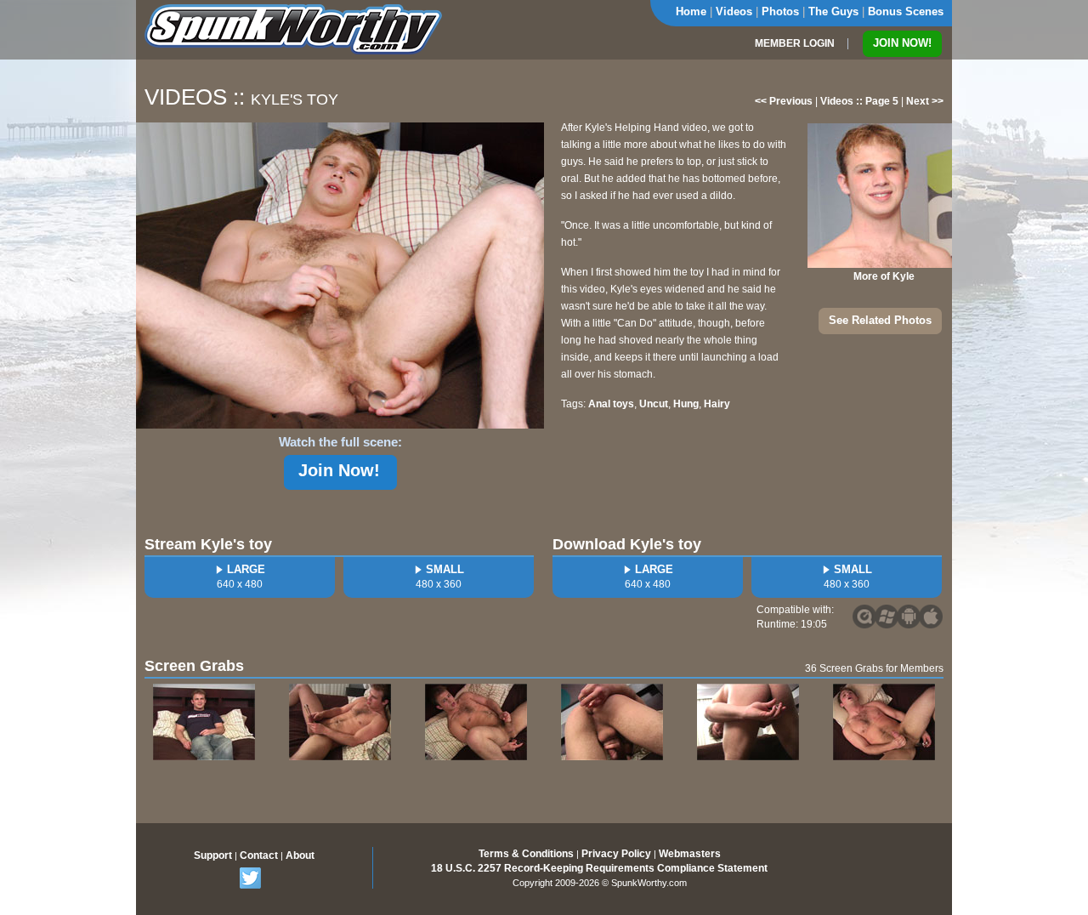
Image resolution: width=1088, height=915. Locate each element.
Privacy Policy (616, 854)
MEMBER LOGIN (795, 43)
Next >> (925, 101)
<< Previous (784, 101)
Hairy (717, 404)
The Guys (833, 11)
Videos (734, 11)
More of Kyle (884, 276)
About (300, 855)
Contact (259, 855)
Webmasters (690, 854)
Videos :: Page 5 (859, 101)
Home (691, 11)
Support (213, 855)
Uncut (653, 404)
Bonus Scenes (906, 11)
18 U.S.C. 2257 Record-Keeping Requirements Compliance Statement (599, 868)
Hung (686, 404)
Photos (780, 11)
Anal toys (611, 404)
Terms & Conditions (526, 854)
